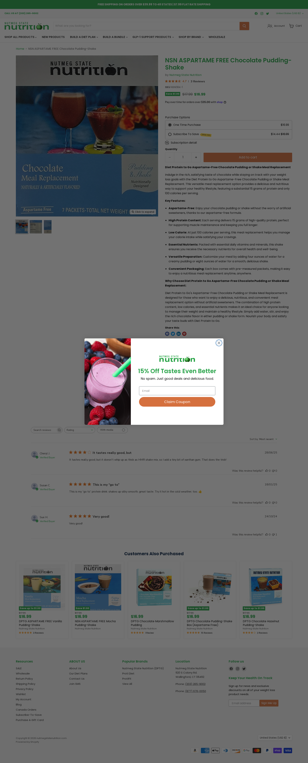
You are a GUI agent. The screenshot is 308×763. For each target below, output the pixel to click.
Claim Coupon (177, 401)
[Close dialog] (219, 343)
